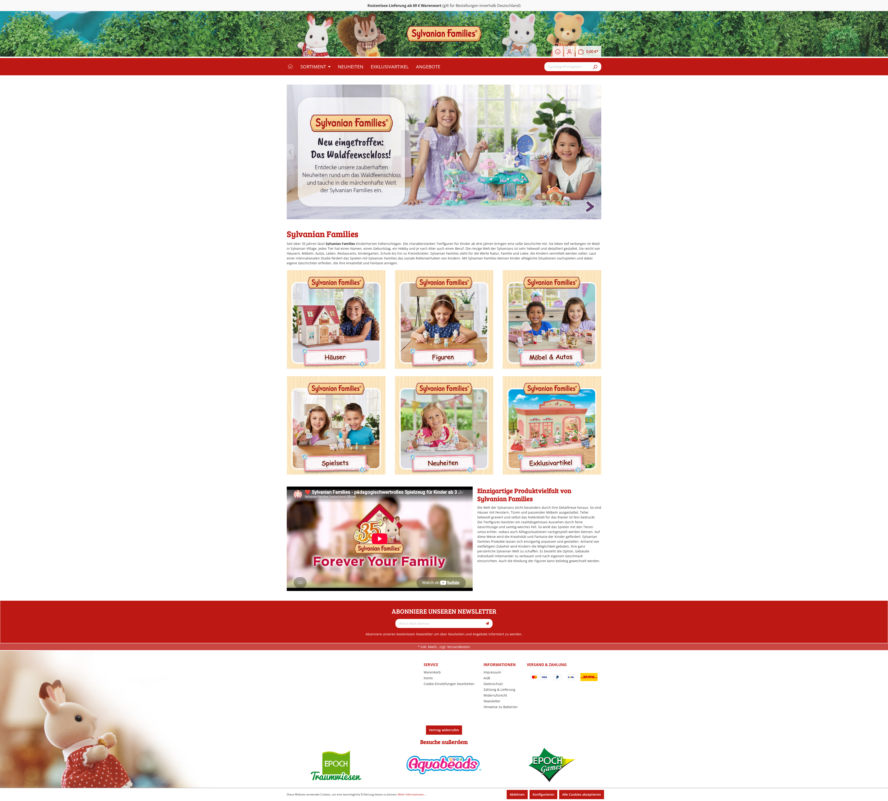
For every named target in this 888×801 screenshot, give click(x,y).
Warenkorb (432, 672)
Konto (428, 678)
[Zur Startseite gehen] (444, 34)
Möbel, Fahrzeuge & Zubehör (552, 319)
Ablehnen (517, 794)
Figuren (444, 319)
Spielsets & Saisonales (336, 425)
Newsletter (492, 701)
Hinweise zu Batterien (501, 707)
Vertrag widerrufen (444, 730)
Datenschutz (493, 684)
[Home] (293, 66)
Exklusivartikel (552, 425)
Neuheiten (444, 425)
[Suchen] (595, 66)
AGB (487, 678)
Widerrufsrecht (495, 695)
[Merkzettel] (557, 52)
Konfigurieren (543, 794)
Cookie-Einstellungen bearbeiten (449, 684)
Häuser (336, 319)
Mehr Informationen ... (412, 794)
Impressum (492, 672)
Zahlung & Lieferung (499, 689)
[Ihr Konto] (569, 52)
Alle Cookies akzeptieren (581, 794)
